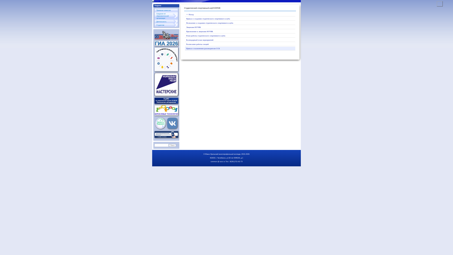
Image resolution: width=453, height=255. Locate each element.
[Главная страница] (179, 1)
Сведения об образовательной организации (162, 16)
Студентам (160, 25)
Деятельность (161, 21)
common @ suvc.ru (218, 161)
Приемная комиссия (163, 10)
